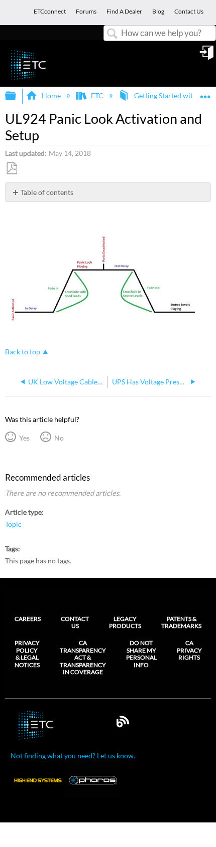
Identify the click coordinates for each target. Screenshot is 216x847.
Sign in (207, 56)
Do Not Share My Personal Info (141, 654)
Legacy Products (125, 622)
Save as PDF (11, 168)
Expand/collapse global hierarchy (17, 96)
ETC (97, 95)
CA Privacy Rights (189, 650)
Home (51, 95)
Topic (13, 524)
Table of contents (47, 192)
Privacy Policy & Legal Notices (27, 654)
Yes (24, 438)
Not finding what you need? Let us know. (73, 755)
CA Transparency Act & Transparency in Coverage (83, 658)
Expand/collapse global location (205, 93)
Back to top (22, 352)
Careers (28, 618)
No (58, 438)
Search (112, 34)
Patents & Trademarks (181, 622)
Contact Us (75, 622)
